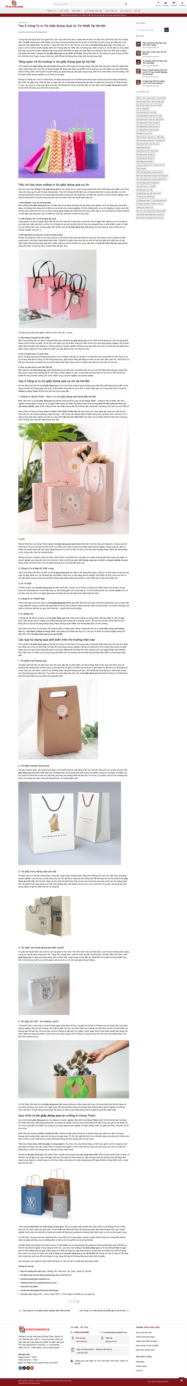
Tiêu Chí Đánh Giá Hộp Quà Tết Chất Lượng (154, 44)
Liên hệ (137, 11)
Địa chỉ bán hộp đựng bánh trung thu (150, 214)
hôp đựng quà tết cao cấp (146, 112)
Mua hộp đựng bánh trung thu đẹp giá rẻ (151, 179)
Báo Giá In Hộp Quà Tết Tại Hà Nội (154, 53)
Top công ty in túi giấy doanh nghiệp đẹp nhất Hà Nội (46, 1310)
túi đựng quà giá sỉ (160, 200)
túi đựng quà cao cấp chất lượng (148, 193)
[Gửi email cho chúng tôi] (28, 1368)
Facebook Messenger (49, 1290)
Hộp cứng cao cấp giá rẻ (146, 137)
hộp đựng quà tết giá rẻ (145, 154)
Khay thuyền (141, 168)
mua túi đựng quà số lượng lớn (148, 182)
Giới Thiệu (64, 11)
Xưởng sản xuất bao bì (145, 207)
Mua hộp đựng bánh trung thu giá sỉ (150, 172)
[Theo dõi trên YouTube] (32, 1368)
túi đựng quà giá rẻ (144, 200)
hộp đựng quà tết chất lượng (147, 151)
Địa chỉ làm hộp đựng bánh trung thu (150, 218)
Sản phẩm (76, 11)
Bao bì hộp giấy (158, 101)
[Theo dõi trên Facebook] (20, 1368)
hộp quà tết (160, 140)
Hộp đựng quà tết (143, 147)
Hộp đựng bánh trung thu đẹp (147, 130)
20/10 (139, 98)
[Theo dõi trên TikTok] (24, 1368)
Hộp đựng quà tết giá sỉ (145, 158)
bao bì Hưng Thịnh (143, 101)
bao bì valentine (143, 108)
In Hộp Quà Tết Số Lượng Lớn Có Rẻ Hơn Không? (153, 82)
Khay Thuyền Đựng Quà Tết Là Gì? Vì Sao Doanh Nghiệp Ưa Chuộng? (154, 72)
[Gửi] (127, 4)
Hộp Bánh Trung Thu (144, 133)
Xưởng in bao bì (157, 204)
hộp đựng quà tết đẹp (145, 161)
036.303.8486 (31, 1286)
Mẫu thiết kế (111, 11)
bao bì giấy (161, 98)
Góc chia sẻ (125, 11)
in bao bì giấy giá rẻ (144, 165)
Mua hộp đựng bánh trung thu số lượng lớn (152, 175)
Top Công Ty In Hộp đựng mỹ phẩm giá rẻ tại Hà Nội (102, 1310)
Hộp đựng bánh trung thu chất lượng (150, 119)
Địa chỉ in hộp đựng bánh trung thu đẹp (151, 211)
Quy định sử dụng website (158, 1381)
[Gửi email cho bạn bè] (74, 1301)
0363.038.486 (81, 1332)
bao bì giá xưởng (149, 98)
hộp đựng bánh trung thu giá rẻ (148, 123)
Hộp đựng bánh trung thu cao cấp (149, 115)
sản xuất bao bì (142, 186)
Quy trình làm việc (93, 11)
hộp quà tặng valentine (145, 140)
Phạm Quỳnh (42, 32)
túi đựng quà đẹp (143, 204)
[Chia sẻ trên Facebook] (70, 1301)
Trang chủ (52, 11)
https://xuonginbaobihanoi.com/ (42, 1282)
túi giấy (153, 186)
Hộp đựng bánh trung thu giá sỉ (148, 144)
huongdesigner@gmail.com (38, 1279)
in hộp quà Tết (159, 165)
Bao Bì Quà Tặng (143, 105)
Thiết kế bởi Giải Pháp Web (29, 1383)
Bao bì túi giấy (156, 105)
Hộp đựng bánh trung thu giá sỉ (148, 126)
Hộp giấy (160, 137)
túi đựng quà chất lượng (145, 196)
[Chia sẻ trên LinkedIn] (78, 1301)
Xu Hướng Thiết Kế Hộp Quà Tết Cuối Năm (154, 62)
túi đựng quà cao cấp (144, 190)
